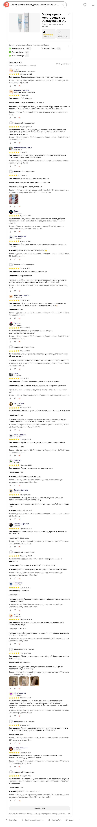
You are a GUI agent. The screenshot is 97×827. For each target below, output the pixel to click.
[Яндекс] (6, 4)
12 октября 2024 (26, 465)
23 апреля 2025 (25, 408)
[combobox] (34, 5)
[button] (63, 64)
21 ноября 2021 (25, 752)
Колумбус (13, 820)
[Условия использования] (68, 46)
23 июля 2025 (25, 300)
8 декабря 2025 (25, 216)
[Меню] (93, 4)
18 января (23, 152)
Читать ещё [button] (54, 282)
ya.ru (71, 820)
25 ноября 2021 (25, 698)
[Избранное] (85, 4)
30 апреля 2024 (25, 495)
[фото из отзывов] (13, 199)
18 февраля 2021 (26, 619)
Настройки (56, 820)
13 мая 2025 (24, 95)
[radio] (10, 86)
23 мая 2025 (24, 378)
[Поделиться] (69, 14)
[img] (14, 74)
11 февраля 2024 (26, 528)
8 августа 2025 (25, 241)
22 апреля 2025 (25, 439)
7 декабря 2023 (25, 587)
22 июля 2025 (25, 328)
